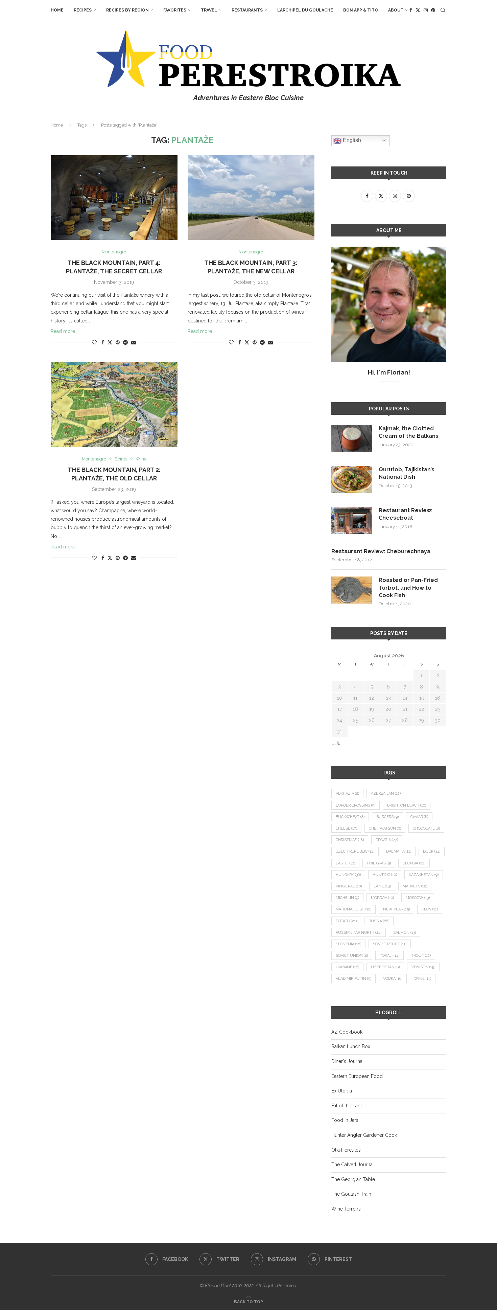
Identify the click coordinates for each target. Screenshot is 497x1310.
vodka (392, 978)
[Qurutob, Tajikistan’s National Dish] (351, 479)
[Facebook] (410, 10)
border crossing (355, 805)
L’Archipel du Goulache (305, 10)
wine (422, 978)
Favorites (174, 10)
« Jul (336, 743)
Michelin (347, 898)
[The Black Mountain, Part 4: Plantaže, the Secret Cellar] (114, 197)
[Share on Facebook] (102, 342)
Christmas (350, 840)
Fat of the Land (347, 1105)
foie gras (379, 863)
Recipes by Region (127, 10)
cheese (346, 828)
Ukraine (347, 967)
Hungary (348, 875)
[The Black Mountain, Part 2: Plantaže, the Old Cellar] (114, 404)
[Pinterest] (433, 10)
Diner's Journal (347, 1061)
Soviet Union (352, 955)
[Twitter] (418, 10)
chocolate (426, 828)
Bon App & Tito (360, 10)
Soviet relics (389, 944)
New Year (396, 909)
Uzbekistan (385, 967)
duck (431, 851)
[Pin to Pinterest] (118, 342)
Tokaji (389, 955)
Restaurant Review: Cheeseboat (405, 514)
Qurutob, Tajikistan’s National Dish (406, 473)
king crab (349, 886)
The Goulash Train (351, 1194)
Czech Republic (355, 851)
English (351, 140)
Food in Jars (344, 1120)
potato (346, 921)
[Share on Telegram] (125, 342)
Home (57, 10)
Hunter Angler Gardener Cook (364, 1135)
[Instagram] (426, 10)
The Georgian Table (353, 1179)
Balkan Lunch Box (350, 1046)
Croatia (387, 840)
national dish (353, 909)
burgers (387, 817)
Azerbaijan (386, 793)
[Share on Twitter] (110, 342)
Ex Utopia (341, 1090)
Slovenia (348, 944)
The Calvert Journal (352, 1164)
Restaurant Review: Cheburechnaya (380, 551)
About (395, 10)
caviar (419, 817)
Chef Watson (385, 828)
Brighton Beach (406, 805)
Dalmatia (398, 851)
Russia (379, 921)
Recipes (83, 10)
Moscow (418, 898)
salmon (404, 932)
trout (421, 955)
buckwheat (350, 817)
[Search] (443, 10)
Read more (63, 331)
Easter (345, 863)
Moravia (382, 898)
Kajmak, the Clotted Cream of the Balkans (409, 432)
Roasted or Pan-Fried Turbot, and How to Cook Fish (408, 587)
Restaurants (247, 10)
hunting (385, 875)
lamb (382, 886)
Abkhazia (347, 793)
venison (423, 967)
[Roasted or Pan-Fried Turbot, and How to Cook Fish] (351, 590)
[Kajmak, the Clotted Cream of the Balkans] (351, 438)
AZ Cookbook (346, 1032)
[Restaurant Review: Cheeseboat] (351, 520)
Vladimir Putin (353, 978)
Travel (209, 10)
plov (430, 909)
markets (415, 886)
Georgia (414, 863)
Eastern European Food (357, 1076)
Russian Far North (358, 932)
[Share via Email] (133, 342)
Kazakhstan (424, 875)
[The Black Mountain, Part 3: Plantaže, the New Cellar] (251, 197)
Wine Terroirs (346, 1209)
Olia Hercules (346, 1150)
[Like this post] (94, 342)
